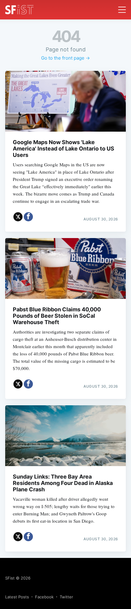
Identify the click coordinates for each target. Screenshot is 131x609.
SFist (10, 578)
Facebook (44, 596)
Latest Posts (17, 596)
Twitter (66, 596)
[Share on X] (18, 217)
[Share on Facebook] (28, 217)
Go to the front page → (65, 58)
